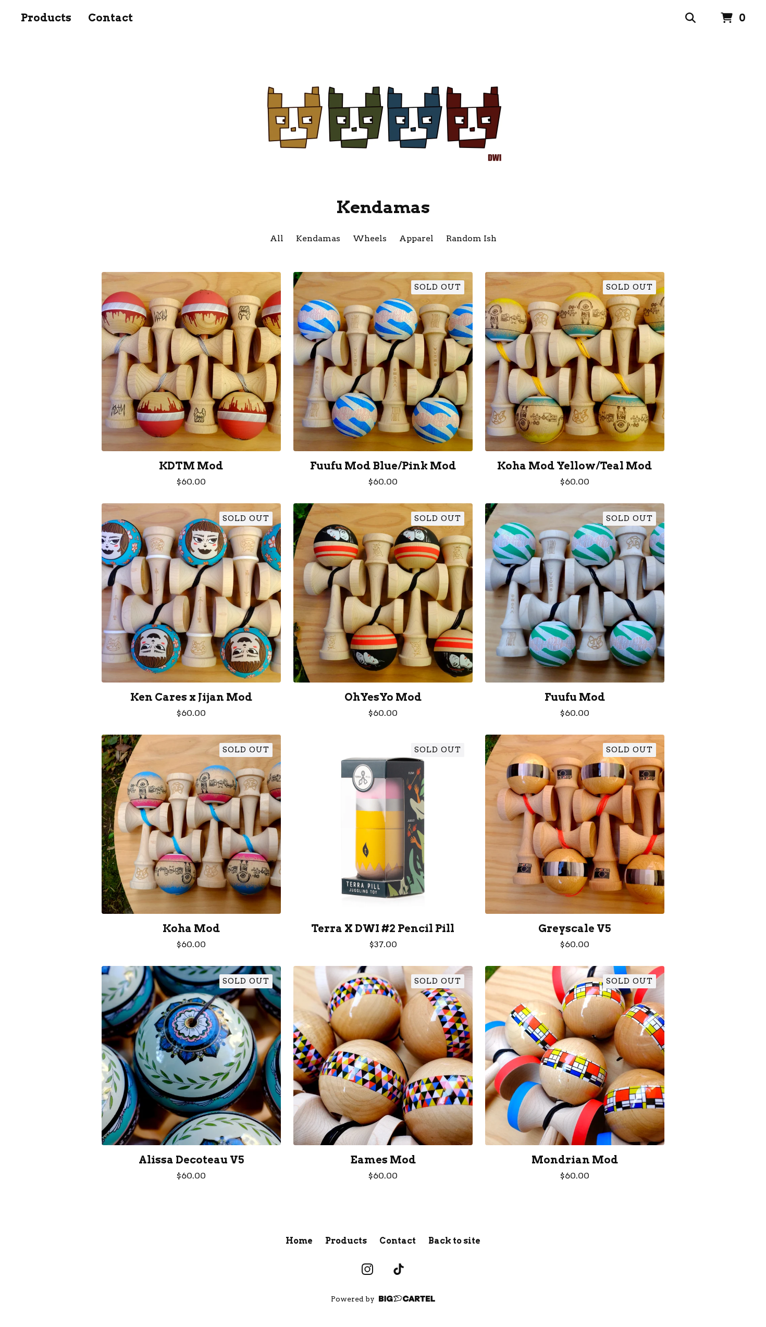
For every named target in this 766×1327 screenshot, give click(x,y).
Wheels (370, 238)
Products (46, 17)
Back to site (454, 1241)
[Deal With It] (383, 117)
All (276, 238)
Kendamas (318, 238)
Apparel (416, 238)
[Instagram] (367, 1269)
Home (299, 1241)
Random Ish (471, 238)
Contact (110, 17)
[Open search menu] (690, 18)
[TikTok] (398, 1269)
